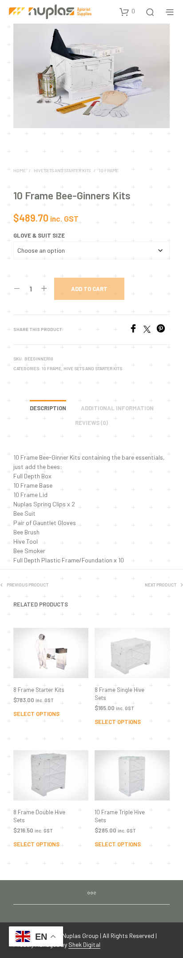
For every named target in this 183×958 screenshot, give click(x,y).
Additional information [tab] (117, 408)
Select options (36, 713)
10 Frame (109, 170)
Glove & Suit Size (39, 235)
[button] (127, 11)
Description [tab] (48, 408)
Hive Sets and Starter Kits (62, 170)
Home (19, 170)
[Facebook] (136, 330)
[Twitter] (149, 330)
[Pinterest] (163, 330)
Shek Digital (84, 944)
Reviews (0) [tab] (91, 422)
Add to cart (89, 288)
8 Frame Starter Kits (38, 689)
